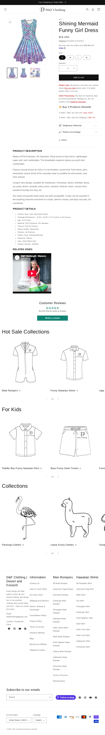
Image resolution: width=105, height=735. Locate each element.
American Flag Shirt (85, 589)
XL (87, 57)
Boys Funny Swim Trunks (64, 468)
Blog (32, 638)
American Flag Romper (63, 589)
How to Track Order (38, 589)
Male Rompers (10, 390)
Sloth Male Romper (61, 637)
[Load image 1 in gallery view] (12, 73)
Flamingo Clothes (11, 545)
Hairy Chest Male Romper (60, 629)
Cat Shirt (80, 601)
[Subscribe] (49, 697)
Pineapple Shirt (83, 606)
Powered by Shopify (30, 729)
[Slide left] (47, 399)
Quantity (62, 63)
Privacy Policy (36, 621)
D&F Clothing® (17, 729)
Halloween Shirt (83, 641)
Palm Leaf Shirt (83, 635)
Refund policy (59, 681)
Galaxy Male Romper (62, 651)
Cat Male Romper (61, 595)
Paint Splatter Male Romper (61, 644)
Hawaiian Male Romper (59, 620)
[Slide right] (58, 399)
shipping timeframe (78, 102)
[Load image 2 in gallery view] (24, 73)
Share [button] (64, 140)
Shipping (62, 41)
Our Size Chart (36, 595)
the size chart (70, 88)
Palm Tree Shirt (83, 629)
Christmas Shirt (83, 647)
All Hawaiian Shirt (84, 583)
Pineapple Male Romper (60, 611)
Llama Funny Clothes (62, 545)
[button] (5, 9)
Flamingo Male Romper (59, 602)
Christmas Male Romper (60, 667)
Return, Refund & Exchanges (37, 608)
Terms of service (37, 627)
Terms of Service (60, 675)
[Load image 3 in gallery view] (35, 73)
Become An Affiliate (38, 644)
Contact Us (34, 583)
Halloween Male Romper (60, 658)
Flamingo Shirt (82, 612)
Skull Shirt (80, 624)
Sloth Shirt (81, 595)
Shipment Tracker (37, 650)
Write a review (52, 318)
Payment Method (37, 633)
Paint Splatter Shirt (84, 618)
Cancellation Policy (38, 615)
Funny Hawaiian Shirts (63, 390)
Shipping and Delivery (39, 601)
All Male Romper (60, 583)
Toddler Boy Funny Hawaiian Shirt (20, 468)
